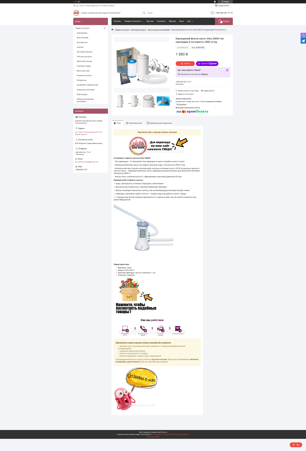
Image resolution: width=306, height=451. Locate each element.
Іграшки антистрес (84, 75)
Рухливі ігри (81, 80)
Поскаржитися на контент (161, 434)
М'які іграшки (82, 94)
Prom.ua (164, 432)
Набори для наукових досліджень (85, 100)
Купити (187, 63)
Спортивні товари (84, 66)
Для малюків (82, 33)
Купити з (204, 63)
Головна (117, 21)
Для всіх (80, 47)
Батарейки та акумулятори (87, 85)
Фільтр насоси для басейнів (159, 30)
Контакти (161, 21)
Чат (297, 445)
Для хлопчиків (82, 38)
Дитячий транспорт (84, 52)
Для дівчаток (82, 42)
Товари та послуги (132, 21)
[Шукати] (144, 13)
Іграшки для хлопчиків (85, 90)
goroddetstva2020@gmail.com (86, 162)
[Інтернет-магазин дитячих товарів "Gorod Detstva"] (76, 13)
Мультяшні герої (83, 71)
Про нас (149, 21)
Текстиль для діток (84, 57)
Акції (181, 21)
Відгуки (172, 21)
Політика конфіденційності (180, 434)
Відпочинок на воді (138, 30)
